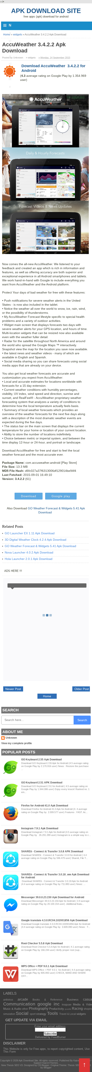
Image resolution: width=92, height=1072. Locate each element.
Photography (38, 1008)
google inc (48, 1003)
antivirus (8, 999)
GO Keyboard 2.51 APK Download (41, 782)
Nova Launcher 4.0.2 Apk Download (29, 552)
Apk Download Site (46, 10)
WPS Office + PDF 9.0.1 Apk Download (44, 966)
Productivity (56, 1008)
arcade (23, 999)
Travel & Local (67, 1013)
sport (33, 1013)
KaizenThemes (50, 1063)
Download (28, 496)
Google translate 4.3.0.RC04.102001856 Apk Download (54, 920)
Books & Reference (47, 999)
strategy (41, 1013)
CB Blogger (43, 1065)
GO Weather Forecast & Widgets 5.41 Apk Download (40, 546)
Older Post (81, 689)
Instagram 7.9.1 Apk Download (39, 828)
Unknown (11, 737)
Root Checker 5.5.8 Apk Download (42, 943)
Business (73, 999)
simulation (9, 1013)
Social (22, 1013)
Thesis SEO (74, 1065)
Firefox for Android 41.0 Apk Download (44, 805)
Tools (52, 1013)
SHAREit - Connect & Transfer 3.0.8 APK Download (52, 851)
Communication (19, 1003)
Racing (77, 1008)
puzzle (68, 1009)
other (25, 1008)
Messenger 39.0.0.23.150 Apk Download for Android (52, 897)
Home (47, 696)
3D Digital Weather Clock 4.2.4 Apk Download (35, 539)
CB (1, 1071)
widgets (81, 1013)
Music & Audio (12, 1008)
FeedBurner (58, 1037)
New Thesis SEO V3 (12, 1065)
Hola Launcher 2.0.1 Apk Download (28, 559)
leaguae (66, 1004)
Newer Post (13, 689)
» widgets (31, 57)
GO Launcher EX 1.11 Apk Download (30, 533)
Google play (61, 496)
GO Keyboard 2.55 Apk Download (41, 759)
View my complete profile (16, 743)
